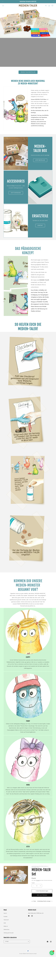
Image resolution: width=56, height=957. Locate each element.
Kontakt (5, 916)
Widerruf (6, 926)
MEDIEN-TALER (26, 953)
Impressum (6, 920)
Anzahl (33, 883)
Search (5, 913)
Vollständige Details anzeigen (44, 901)
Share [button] (34, 901)
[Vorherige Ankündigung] (2, 1)
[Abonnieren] (28, 941)
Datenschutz (6, 929)
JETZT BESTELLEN (40, 160)
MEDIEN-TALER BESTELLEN (28, 72)
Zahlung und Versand (8, 933)
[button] (3, 5)
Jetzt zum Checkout (42, 895)
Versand (37, 880)
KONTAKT (40, 225)
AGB (5, 923)
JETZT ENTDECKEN (16, 193)
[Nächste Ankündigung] (53, 1)
